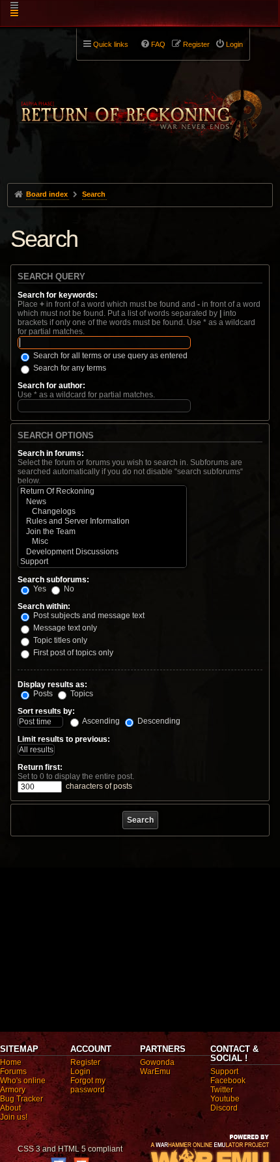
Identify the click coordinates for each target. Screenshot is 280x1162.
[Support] (102, 562)
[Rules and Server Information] (102, 521)
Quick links (110, 44)
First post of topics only (72, 652)
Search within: (44, 606)
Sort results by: (46, 711)
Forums (13, 1071)
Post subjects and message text (88, 615)
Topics (80, 693)
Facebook (227, 1080)
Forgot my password (87, 1085)
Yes (38, 588)
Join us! (13, 1117)
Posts (42, 693)
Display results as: (52, 684)
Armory (12, 1089)
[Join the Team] (102, 532)
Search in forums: (51, 453)
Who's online (23, 1080)
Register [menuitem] (196, 44)
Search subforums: (53, 579)
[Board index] (140, 105)
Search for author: (51, 385)
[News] (102, 502)
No (68, 588)
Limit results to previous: (64, 739)
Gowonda (157, 1062)
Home (10, 1062)
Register (85, 1062)
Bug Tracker (21, 1098)
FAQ (158, 44)
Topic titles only (59, 640)
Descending (157, 721)
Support (224, 1071)
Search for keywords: (58, 295)
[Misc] (102, 541)
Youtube (225, 1098)
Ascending (100, 721)
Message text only (64, 627)
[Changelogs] (102, 512)
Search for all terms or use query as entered (109, 355)
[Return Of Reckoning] (102, 491)
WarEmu (155, 1071)
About (10, 1107)
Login (80, 1071)
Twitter (221, 1089)
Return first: (40, 767)
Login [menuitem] (234, 44)
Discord (224, 1107)
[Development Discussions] (102, 552)
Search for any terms (68, 368)
